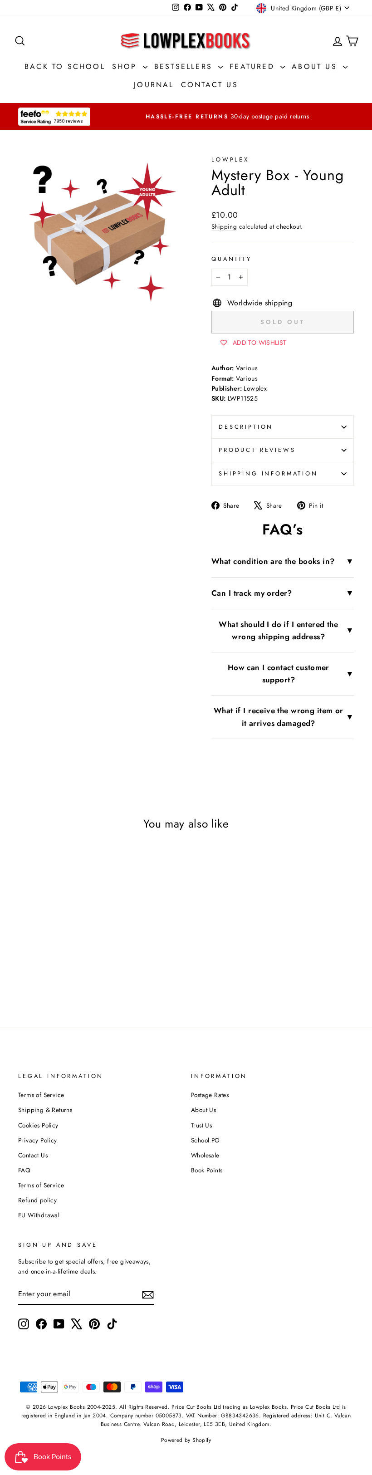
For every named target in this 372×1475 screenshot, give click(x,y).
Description (246, 426)
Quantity (231, 259)
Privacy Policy (37, 1140)
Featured (254, 66)
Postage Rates (210, 1094)
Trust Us (201, 1125)
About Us (316, 66)
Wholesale (205, 1155)
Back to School (64, 66)
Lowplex (230, 159)
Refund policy (37, 1200)
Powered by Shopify (186, 1440)
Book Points (206, 1170)
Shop (126, 66)
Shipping (224, 226)
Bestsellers (185, 66)
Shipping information (268, 473)
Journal (154, 84)
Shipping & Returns (45, 1109)
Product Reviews (257, 450)
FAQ (24, 1170)
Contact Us (209, 84)
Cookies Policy (38, 1125)
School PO (205, 1140)
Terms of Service (41, 1094)
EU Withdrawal (38, 1215)
